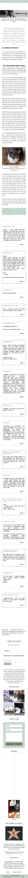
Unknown (6, 342)
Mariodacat (7, 226)
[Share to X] (13, 213)
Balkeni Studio (8, 876)
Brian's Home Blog (9, 305)
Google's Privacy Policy (16, 853)
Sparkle (5, 405)
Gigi (4, 422)
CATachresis (7, 323)
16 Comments (14, 209)
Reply (22, 244)
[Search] (22, 650)
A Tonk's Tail (7, 521)
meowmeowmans (8, 551)
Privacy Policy (17, 872)
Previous (5, 219)
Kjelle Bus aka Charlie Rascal (13, 500)
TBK (23, 876)
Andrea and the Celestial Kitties (11, 453)
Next (24, 219)
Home (15, 219)
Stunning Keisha (15, 875)
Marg (5, 475)
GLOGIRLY (6, 253)
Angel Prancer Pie (9, 594)
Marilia (5, 290)
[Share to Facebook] (11, 213)
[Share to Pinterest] (16, 213)
